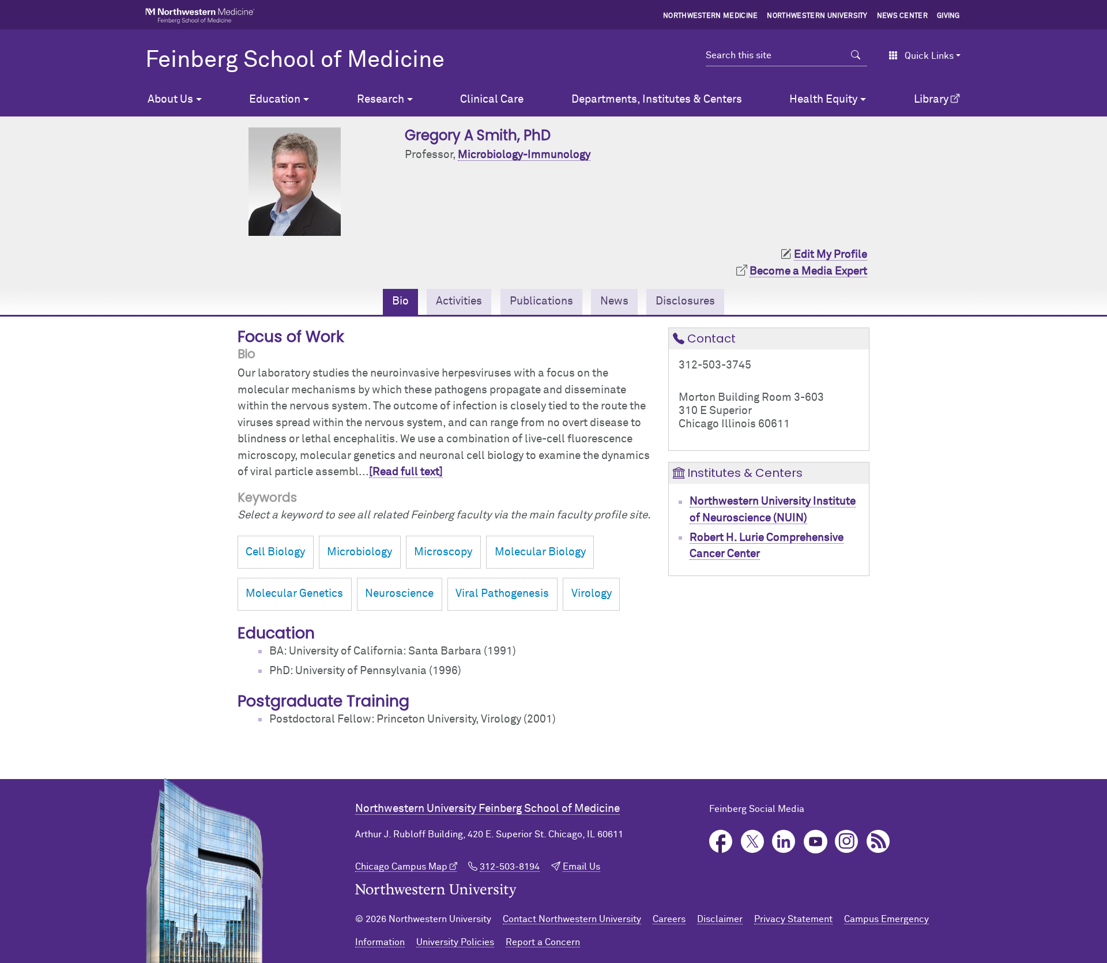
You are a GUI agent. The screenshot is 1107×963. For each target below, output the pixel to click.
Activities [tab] (459, 301)
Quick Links (929, 56)
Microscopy (443, 552)
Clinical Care (492, 99)
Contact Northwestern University (572, 919)
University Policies (455, 942)
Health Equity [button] (823, 99)
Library (931, 99)
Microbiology (359, 552)
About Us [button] (170, 99)
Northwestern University (817, 16)
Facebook (721, 841)
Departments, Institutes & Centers (656, 99)
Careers (669, 919)
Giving (948, 16)
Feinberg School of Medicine (295, 60)
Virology (591, 593)
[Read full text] (406, 472)
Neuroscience (399, 593)
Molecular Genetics (294, 593)
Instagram (847, 841)
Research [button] (380, 99)
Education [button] (274, 99)
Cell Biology (275, 552)
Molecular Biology (540, 552)
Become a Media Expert (808, 271)
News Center (902, 16)
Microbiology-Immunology (524, 154)
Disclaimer (720, 919)
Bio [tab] (400, 301)
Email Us (581, 866)
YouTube (815, 841)
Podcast (878, 841)
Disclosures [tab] (685, 301)
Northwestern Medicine (710, 16)
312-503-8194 (510, 866)
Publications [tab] (541, 301)
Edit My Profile (830, 254)
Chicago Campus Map (401, 866)
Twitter (753, 841)
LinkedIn (784, 841)
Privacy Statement (793, 919)
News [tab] (614, 301)
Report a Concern (543, 942)
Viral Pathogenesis (502, 593)
